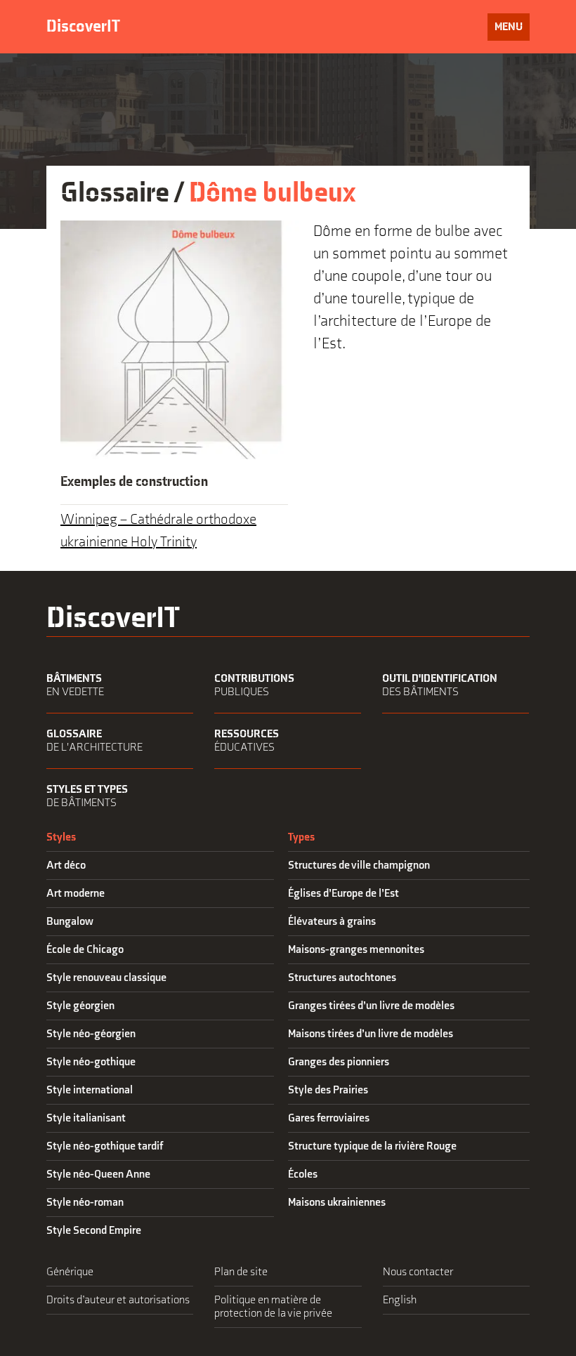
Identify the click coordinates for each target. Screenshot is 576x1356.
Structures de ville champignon (359, 865)
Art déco (66, 865)
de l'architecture (94, 741)
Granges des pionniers (338, 1062)
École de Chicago (85, 949)
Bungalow (69, 921)
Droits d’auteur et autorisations (118, 1300)
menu (512, 30)
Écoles (303, 1174)
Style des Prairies (328, 1090)
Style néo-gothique (91, 1062)
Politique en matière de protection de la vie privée (273, 1307)
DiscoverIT (83, 26)
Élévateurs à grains (332, 921)
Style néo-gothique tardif (104, 1146)
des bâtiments (439, 685)
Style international (89, 1090)
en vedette (75, 685)
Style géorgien (80, 1006)
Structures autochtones (342, 978)
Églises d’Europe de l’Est (343, 893)
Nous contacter (418, 1272)
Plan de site (241, 1272)
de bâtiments (87, 796)
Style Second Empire (93, 1230)
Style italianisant (86, 1118)
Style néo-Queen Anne (98, 1174)
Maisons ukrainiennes (337, 1202)
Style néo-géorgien (91, 1034)
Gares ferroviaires (328, 1118)
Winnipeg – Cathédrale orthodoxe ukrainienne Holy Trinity (158, 531)
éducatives (246, 741)
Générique (69, 1272)
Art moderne (75, 893)
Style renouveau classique (106, 978)
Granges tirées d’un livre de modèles (371, 1006)
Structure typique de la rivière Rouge (372, 1146)
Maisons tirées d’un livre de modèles (370, 1034)
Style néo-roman (85, 1202)
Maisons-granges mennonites (356, 949)
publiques (254, 685)
